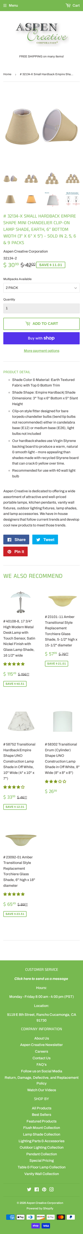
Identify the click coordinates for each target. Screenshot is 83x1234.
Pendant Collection (41, 1154)
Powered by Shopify (40, 1208)
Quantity (9, 299)
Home (7, 74)
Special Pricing (41, 1160)
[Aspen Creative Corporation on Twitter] (29, 1190)
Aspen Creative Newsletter (41, 1045)
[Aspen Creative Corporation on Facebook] (36, 1190)
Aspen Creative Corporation (45, 1203)
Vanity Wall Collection (41, 1174)
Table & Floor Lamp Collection (42, 1167)
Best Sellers (41, 1114)
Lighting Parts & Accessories (41, 1141)
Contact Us (41, 1058)
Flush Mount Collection (41, 1128)
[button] (14, 664)
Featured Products (41, 1121)
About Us (41, 1038)
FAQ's (41, 1064)
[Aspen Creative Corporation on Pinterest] (44, 1190)
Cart (76, 5)
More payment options (41, 351)
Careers (41, 1051)
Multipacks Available (17, 279)
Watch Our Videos (41, 1090)
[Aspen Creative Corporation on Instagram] (51, 1190)
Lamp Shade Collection (41, 1134)
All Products (41, 1108)
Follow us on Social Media (41, 1071)
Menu (13, 5)
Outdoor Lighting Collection (42, 1147)
